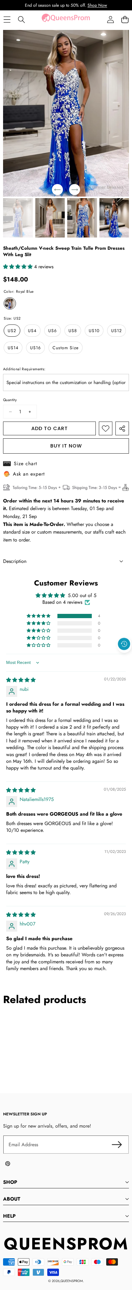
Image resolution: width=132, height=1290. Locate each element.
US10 (94, 331)
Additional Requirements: (24, 369)
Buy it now (66, 445)
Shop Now (97, 5)
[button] (125, 20)
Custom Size (65, 348)
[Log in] (110, 20)
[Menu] (7, 20)
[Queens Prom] (66, 19)
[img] (21, 679)
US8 (72, 331)
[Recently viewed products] (124, 644)
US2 (12, 331)
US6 (52, 331)
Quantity (10, 400)
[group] (18, 217)
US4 (32, 331)
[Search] (21, 20)
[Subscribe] (116, 1145)
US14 (13, 348)
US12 (116, 331)
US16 (35, 348)
